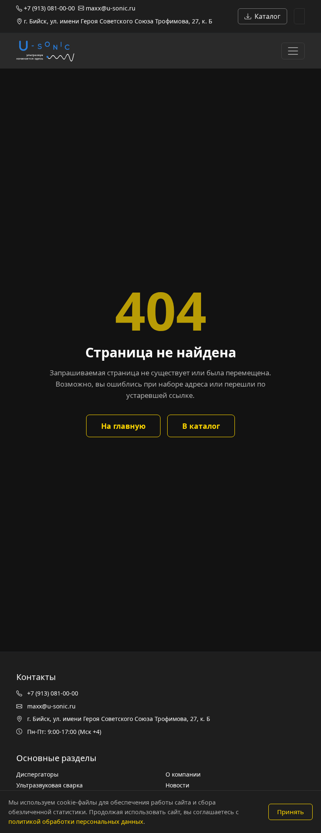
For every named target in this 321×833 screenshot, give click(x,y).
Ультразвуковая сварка (49, 785)
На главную (123, 426)
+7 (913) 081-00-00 (48, 8)
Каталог (267, 16)
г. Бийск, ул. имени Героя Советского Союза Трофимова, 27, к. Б (117, 21)
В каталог (201, 426)
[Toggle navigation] (293, 51)
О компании (183, 774)
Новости (177, 785)
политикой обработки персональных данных (75, 821)
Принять (290, 812)
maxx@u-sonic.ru (109, 8)
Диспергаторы (37, 774)
